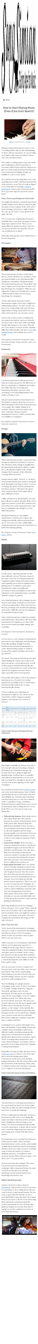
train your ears (7, 1054)
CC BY (28, 142)
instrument (6, 1187)
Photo (11, 142)
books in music (29, 790)
